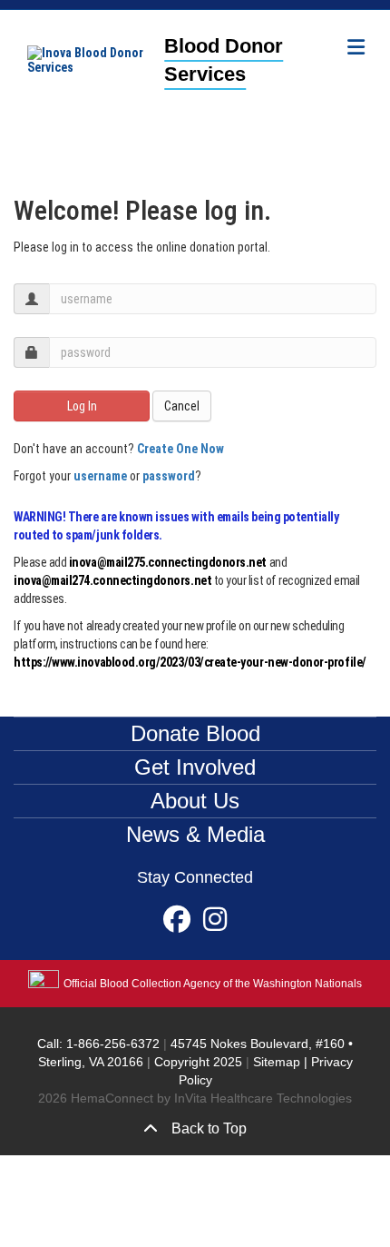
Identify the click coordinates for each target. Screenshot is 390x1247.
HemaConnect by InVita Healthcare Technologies (211, 1098)
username (100, 476)
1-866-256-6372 (111, 1043)
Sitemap (276, 1061)
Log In (82, 406)
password (168, 476)
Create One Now (180, 448)
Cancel (182, 406)
